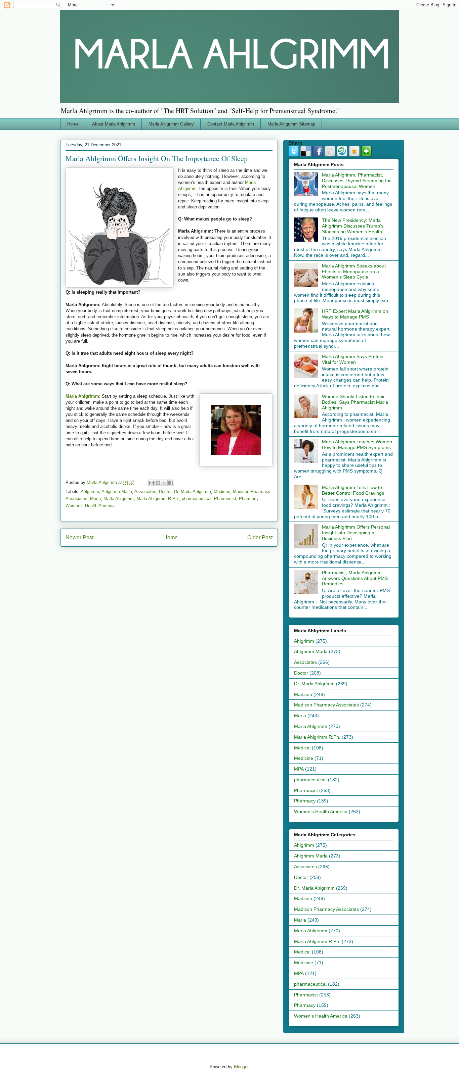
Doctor (165, 491)
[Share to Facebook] (170, 483)
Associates (145, 491)
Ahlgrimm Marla (116, 491)
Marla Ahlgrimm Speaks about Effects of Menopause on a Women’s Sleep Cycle (354, 271)
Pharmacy (248, 498)
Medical (302, 747)
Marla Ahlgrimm (82, 396)
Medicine (303, 758)
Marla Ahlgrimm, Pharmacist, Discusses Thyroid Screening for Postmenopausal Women (356, 180)
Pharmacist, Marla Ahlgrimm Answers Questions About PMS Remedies (355, 578)
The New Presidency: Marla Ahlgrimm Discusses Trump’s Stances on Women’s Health (352, 225)
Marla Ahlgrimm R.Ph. (157, 498)
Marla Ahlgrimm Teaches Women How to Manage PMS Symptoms (357, 444)
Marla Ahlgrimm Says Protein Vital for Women (352, 359)
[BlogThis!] (158, 483)
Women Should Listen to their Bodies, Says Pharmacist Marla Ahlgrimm (355, 402)
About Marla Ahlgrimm (113, 124)
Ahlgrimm (90, 491)
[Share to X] (164, 483)
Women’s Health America (90, 505)
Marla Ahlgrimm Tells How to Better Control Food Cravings (353, 490)
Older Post (260, 537)
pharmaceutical (196, 498)
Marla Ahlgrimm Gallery (171, 124)
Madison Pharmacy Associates (326, 704)
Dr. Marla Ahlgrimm (192, 491)
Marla (95, 498)
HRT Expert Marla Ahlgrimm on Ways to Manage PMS (355, 314)
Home (73, 124)
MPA (299, 769)
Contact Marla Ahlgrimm (230, 124)
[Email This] (151, 483)
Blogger (241, 1066)
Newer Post (79, 537)
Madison (222, 491)
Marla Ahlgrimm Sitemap (291, 124)
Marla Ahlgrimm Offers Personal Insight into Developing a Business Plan (356, 532)
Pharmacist (225, 498)
